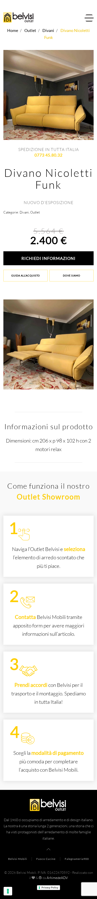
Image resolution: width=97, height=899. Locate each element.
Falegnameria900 (77, 859)
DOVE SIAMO (71, 275)
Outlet (35, 212)
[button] (89, 18)
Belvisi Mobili (17, 859)
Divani (24, 212)
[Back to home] (19, 18)
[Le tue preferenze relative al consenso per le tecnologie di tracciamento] (8, 891)
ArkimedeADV (57, 878)
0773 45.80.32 (48, 155)
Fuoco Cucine (45, 859)
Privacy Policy (50, 887)
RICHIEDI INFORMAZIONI (48, 258)
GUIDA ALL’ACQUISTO (25, 275)
